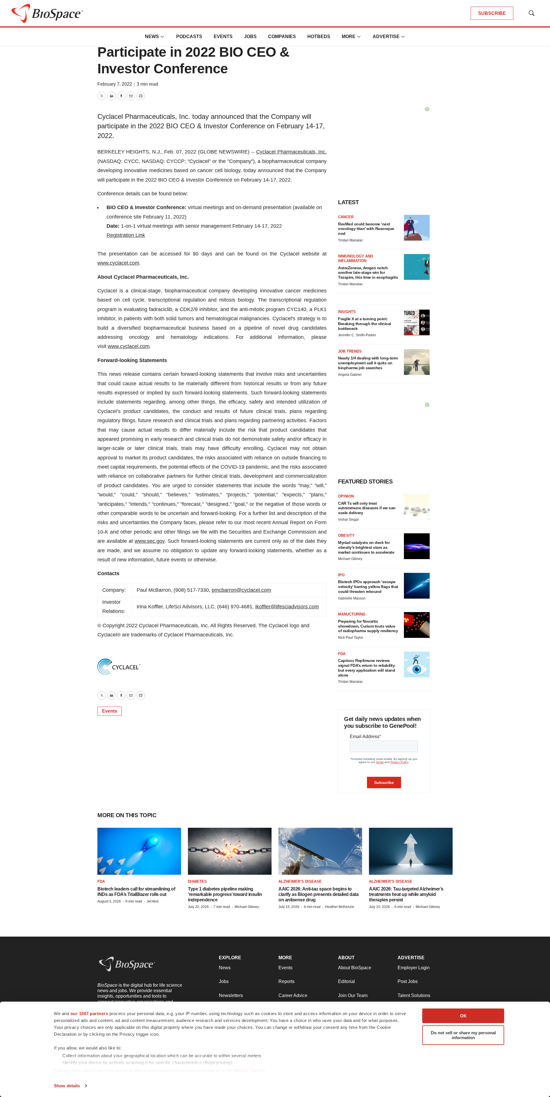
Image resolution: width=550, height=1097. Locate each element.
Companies (282, 36)
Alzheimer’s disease (300, 881)
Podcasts (189, 36)
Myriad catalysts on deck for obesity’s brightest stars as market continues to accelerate (366, 547)
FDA (341, 654)
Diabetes (197, 881)
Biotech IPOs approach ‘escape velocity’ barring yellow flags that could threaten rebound (368, 586)
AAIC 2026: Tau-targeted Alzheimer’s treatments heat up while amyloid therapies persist (406, 894)
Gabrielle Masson (352, 598)
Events (223, 36)
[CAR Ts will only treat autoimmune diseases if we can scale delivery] (417, 507)
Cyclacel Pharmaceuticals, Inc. (291, 152)
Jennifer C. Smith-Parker (357, 335)
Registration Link (126, 235)
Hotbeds (318, 36)
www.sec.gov (149, 541)
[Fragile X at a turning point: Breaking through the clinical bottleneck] (417, 322)
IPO (341, 575)
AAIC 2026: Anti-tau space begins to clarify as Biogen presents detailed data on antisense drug (318, 894)
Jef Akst (152, 901)
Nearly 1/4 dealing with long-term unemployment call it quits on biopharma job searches (368, 363)
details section (249, 1070)
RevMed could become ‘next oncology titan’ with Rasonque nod (366, 229)
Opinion (346, 496)
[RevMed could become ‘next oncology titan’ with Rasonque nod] (417, 228)
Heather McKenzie (339, 907)
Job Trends (350, 351)
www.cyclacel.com (118, 263)
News (152, 36)
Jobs (250, 36)
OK (463, 1015)
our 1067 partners (89, 1013)
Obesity (346, 535)
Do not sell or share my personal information (463, 1035)
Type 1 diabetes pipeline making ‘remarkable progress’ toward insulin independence (225, 894)
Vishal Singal (348, 520)
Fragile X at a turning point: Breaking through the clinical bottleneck (364, 323)
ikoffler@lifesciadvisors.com (287, 607)
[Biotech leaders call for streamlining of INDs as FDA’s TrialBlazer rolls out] (139, 851)
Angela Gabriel (350, 375)
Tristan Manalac (350, 240)
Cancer (345, 217)
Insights (347, 312)
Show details (67, 1085)
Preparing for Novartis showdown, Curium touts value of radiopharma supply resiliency (368, 626)
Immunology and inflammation (355, 258)
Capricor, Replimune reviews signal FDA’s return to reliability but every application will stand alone (366, 667)
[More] (162, 36)
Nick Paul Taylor (350, 638)
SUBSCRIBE (492, 13)
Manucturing (352, 614)
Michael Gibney (350, 559)
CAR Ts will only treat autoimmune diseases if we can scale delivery (367, 508)
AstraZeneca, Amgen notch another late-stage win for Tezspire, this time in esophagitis (368, 273)
